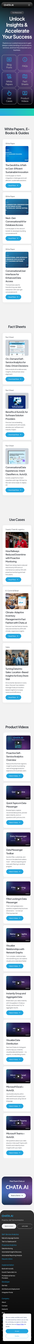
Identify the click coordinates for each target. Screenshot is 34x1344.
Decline (17, 1336)
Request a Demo (7, 1259)
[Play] (18, 742)
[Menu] (29, 5)
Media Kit (5, 1309)
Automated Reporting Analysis (12, 1255)
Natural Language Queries (10, 1238)
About (4, 1302)
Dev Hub (4, 1285)
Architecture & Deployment (11, 1289)
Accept (17, 1331)
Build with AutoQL (8, 1269)
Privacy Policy (20, 1324)
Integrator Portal (7, 1292)
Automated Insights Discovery (12, 1252)
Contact (4, 1306)
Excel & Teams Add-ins (9, 1272)
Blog (3, 1313)
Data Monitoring (7, 1248)
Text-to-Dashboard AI (9, 1242)
